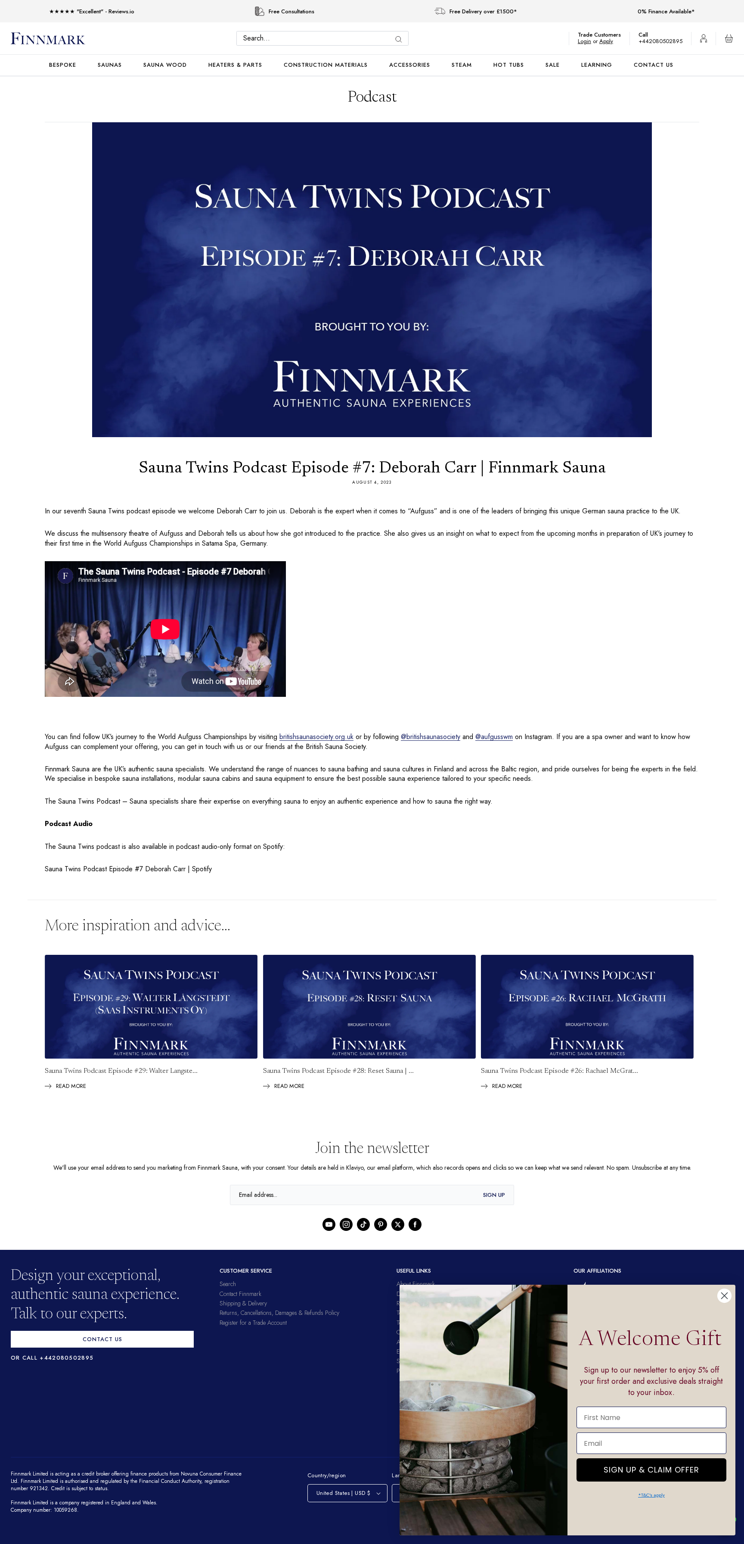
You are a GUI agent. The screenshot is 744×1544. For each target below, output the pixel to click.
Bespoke (62, 65)
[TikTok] (363, 1233)
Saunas (110, 65)
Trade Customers (603, 34)
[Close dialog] (724, 1295)
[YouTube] (328, 1233)
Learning (596, 65)
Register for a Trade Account (253, 1332)
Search (228, 1293)
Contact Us (653, 65)
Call (647, 34)
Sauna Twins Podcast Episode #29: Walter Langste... (121, 1080)
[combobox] (325, 38)
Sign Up (494, 1204)
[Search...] (400, 39)
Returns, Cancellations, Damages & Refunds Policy (279, 1322)
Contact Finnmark (240, 1303)
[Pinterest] (380, 1233)
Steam (462, 65)
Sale (553, 65)
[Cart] (729, 38)
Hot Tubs (508, 65)
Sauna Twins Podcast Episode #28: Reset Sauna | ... (338, 1080)
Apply (610, 41)
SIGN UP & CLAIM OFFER (651, 1467)
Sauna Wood (165, 65)
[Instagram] (346, 1233)
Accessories (409, 65)
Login (588, 41)
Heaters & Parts (235, 65)
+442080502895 (662, 41)
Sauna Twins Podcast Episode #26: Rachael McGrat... (559, 1080)
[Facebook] (415, 1233)
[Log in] (703, 38)
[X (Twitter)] (397, 1233)
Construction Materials (326, 65)
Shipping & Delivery (243, 1312)
